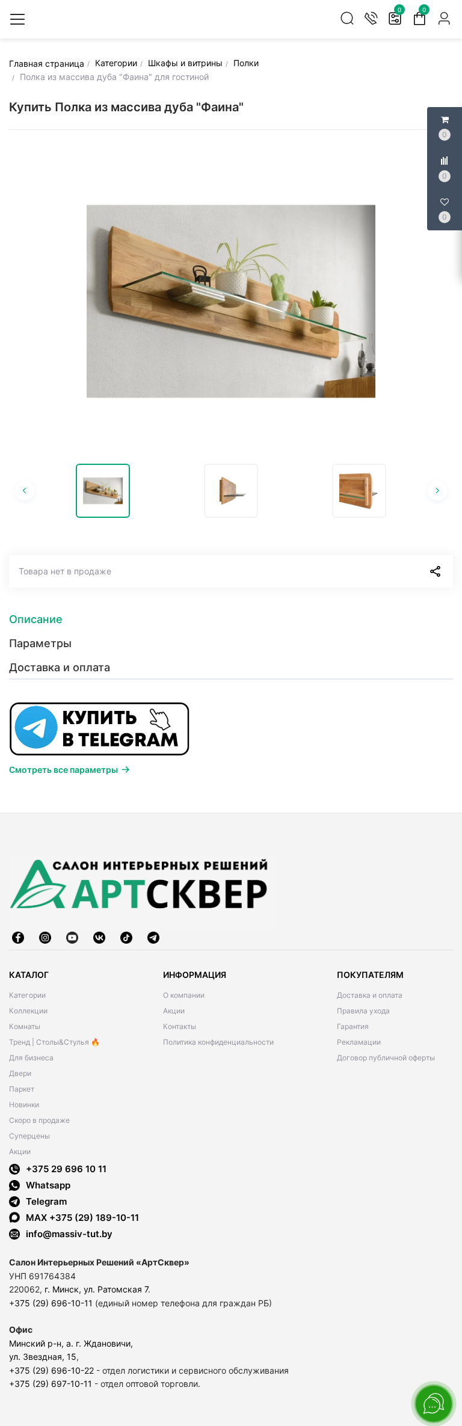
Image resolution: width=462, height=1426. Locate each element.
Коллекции (28, 1010)
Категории (27, 995)
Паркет (21, 1088)
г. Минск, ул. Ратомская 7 (96, 1289)
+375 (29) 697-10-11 (50, 1383)
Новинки (24, 1104)
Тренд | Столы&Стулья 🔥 (54, 1041)
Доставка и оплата (369, 995)
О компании (184, 995)
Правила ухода (363, 1010)
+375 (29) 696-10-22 (51, 1370)
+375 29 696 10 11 (66, 1169)
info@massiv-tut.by (69, 1234)
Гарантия (353, 1026)
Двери (20, 1073)
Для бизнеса (31, 1057)
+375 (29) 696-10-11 (51, 1303)
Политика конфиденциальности (218, 1041)
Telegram (46, 1201)
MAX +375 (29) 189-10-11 (82, 1217)
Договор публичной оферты (386, 1057)
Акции (20, 1151)
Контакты (179, 1026)
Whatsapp (48, 1185)
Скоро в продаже (39, 1120)
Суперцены (29, 1135)
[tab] (231, 619)
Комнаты (24, 1026)
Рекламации (359, 1041)
